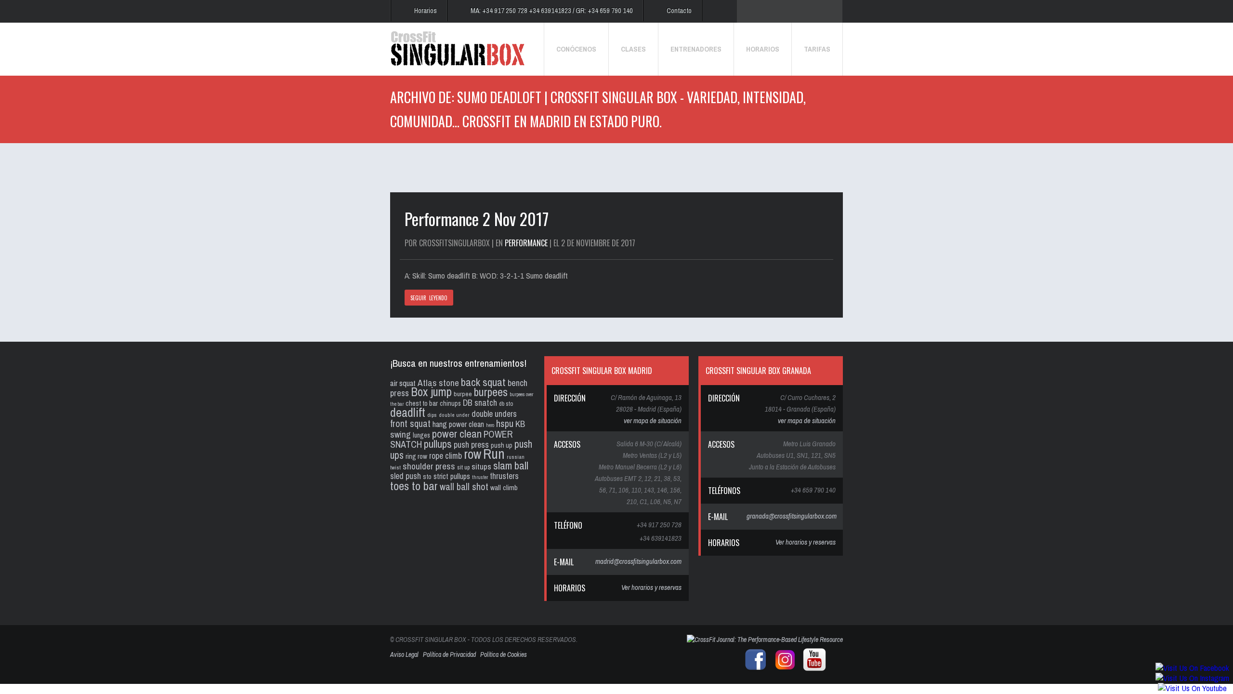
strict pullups (451, 476)
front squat (410, 423)
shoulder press (429, 466)
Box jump (431, 392)
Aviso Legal (404, 654)
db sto (506, 404)
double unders (494, 414)
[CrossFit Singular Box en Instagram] (783, 669)
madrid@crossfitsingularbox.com (638, 561)
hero (490, 425)
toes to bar (414, 486)
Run (494, 453)
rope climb (445, 455)
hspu (504, 423)
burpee (463, 393)
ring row (416, 456)
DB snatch (480, 403)
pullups (438, 444)
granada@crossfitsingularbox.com (792, 516)
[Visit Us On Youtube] (1192, 688)
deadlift (407, 412)
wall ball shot (464, 486)
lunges (421, 435)
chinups (450, 403)
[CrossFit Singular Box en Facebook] (753, 669)
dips (432, 415)
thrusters (504, 475)
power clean (457, 433)
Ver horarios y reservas (651, 587)
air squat (403, 382)
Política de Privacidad (449, 654)
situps (481, 466)
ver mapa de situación (653, 420)
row (472, 454)
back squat (483, 381)
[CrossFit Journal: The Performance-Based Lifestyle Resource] (765, 639)
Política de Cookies (503, 654)
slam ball (510, 465)
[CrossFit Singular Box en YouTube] (812, 669)
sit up (463, 467)
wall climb (504, 487)
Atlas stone (438, 382)
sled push (405, 475)
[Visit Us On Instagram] (1192, 677)
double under (454, 415)
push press (471, 445)
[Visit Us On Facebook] (1192, 667)
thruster (480, 477)
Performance (526, 243)
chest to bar (422, 403)
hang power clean (458, 424)
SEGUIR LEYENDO (428, 298)
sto (427, 476)
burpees (491, 392)
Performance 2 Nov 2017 (477, 218)
